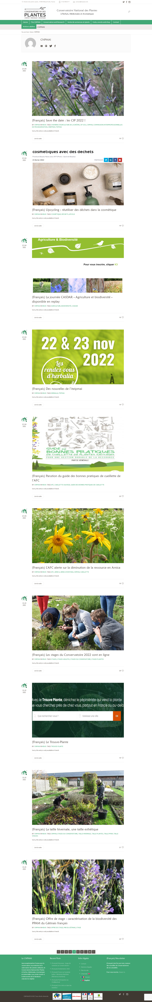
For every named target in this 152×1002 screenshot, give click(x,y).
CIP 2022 (83, 125)
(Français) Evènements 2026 (61, 969)
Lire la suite (38, 138)
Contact (83, 963)
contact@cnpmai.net (82, 1)
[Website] (46, 46)
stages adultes (63, 659)
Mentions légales (86, 967)
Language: (84, 973)
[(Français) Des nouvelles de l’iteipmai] (78, 357)
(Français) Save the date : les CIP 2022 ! (58, 120)
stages (54, 659)
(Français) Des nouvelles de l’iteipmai (57, 389)
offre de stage (57, 927)
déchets (65, 214)
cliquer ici (122, 972)
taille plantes (97, 834)
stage (78, 927)
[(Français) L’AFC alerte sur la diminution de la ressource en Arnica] (78, 535)
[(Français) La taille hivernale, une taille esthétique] (78, 797)
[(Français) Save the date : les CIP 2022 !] (78, 88)
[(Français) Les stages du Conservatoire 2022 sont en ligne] (78, 623)
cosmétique (56, 214)
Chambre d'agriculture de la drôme (65, 125)
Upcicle (72, 214)
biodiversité (66, 306)
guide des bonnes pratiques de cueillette (87, 485)
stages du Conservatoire (80, 659)
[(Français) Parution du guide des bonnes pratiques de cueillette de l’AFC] (78, 444)
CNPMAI (90, 125)
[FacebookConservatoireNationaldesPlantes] (126, 2)
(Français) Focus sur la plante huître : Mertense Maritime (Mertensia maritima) (61, 974)
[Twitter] (50, 46)
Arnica (57, 572)
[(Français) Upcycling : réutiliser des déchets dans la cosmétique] (78, 178)
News (44, 125)
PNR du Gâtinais (70, 927)
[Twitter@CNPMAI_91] (124, 2)
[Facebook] (55, 46)
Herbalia (54, 393)
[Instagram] (129, 2)
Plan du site (84, 970)
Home (31, 32)
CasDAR (75, 306)
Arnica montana (66, 572)
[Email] (42, 46)
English (87, 980)
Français (87, 977)
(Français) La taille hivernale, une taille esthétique (65, 829)
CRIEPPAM (51, 127)
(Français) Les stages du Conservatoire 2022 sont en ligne (70, 655)
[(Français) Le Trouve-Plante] (78, 710)
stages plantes (97, 659)
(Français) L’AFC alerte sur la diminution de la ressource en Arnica (76, 567)
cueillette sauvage (62, 485)
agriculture (56, 306)
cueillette (84, 572)
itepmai (59, 127)
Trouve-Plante (57, 746)
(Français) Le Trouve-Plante (50, 742)
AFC (52, 485)
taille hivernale (84, 834)
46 (89, 952)
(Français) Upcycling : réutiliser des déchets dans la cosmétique (74, 210)
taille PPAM (108, 834)
